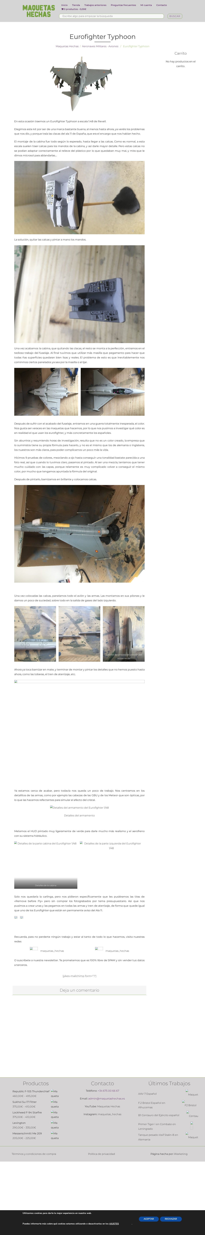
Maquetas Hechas (67, 46)
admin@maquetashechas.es (106, 1098)
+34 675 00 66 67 (108, 1090)
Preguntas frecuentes (123, 5)
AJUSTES (114, 1223)
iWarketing (181, 1153)
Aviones (113, 46)
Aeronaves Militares (94, 46)
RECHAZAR (171, 1218)
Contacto (161, 5)
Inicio (64, 5)
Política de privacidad (101, 1153)
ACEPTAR (149, 1218)
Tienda (76, 5)
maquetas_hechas (51, 950)
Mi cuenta (146, 5)
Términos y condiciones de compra (34, 1153)
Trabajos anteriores (95, 5)
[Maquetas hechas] (39, 11)
